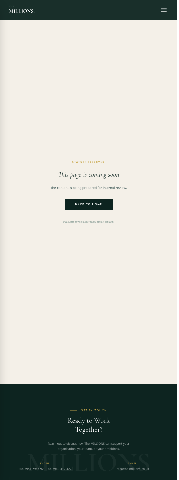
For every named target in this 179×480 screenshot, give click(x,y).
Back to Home (88, 204)
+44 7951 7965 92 (31, 469)
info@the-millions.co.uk (132, 469)
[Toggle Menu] (164, 9)
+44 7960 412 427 (59, 469)
